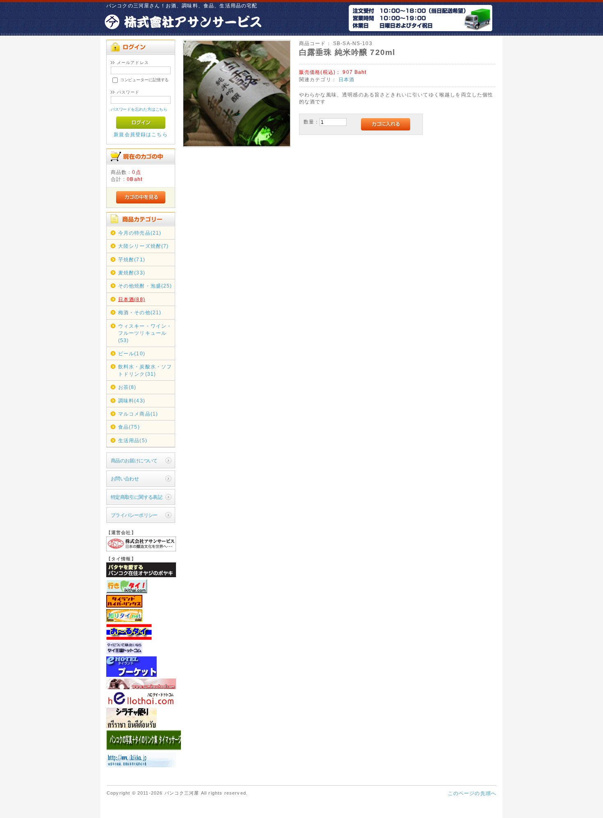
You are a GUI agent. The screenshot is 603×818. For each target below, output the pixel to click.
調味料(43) (131, 400)
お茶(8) (127, 387)
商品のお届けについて (134, 460)
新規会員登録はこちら (141, 134)
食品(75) (129, 427)
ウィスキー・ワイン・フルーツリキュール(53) (145, 333)
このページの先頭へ (472, 793)
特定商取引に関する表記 (136, 497)
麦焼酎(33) (131, 272)
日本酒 (346, 79)
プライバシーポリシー (134, 515)
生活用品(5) (132, 440)
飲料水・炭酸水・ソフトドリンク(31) (145, 370)
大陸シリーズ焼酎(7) (143, 246)
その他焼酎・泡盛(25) (145, 285)
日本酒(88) (131, 299)
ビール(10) (131, 353)
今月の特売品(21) (140, 232)
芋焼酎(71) (131, 259)
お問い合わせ (125, 478)
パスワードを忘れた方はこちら (139, 109)
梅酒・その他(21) (140, 312)
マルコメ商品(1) (138, 413)
